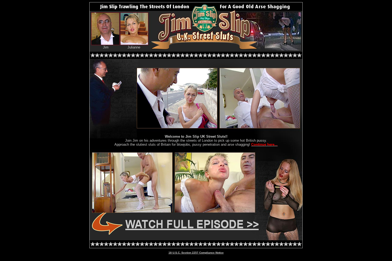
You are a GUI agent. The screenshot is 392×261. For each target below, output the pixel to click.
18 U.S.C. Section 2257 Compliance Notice (196, 252)
